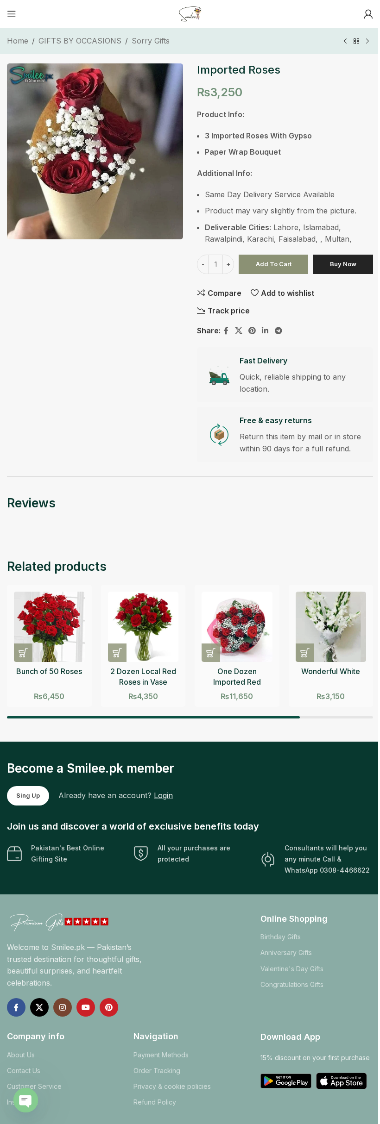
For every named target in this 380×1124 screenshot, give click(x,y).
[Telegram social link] (278, 331)
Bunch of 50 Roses (49, 671)
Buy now (343, 264)
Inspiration (22, 1102)
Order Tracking (156, 1070)
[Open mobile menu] (11, 14)
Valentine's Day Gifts (291, 969)
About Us (21, 1055)
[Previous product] (345, 41)
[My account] (368, 14)
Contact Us (23, 1070)
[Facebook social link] (226, 331)
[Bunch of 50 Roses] (49, 627)
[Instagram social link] (62, 1007)
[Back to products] (356, 41)
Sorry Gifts (151, 40)
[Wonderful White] (331, 627)
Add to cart (273, 264)
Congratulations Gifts (291, 984)
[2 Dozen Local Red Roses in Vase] (143, 627)
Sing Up (28, 795)
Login (163, 795)
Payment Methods (161, 1055)
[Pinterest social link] (252, 331)
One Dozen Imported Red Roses (237, 682)
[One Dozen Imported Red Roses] (237, 627)
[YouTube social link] (85, 1007)
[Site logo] (190, 13)
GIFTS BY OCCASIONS (79, 40)
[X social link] (238, 331)
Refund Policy (154, 1102)
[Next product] (367, 41)
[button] (23, 652)
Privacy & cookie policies (172, 1086)
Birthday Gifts (280, 937)
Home (17, 40)
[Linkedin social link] (265, 331)
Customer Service (34, 1086)
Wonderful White (330, 671)
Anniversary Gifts (286, 952)
